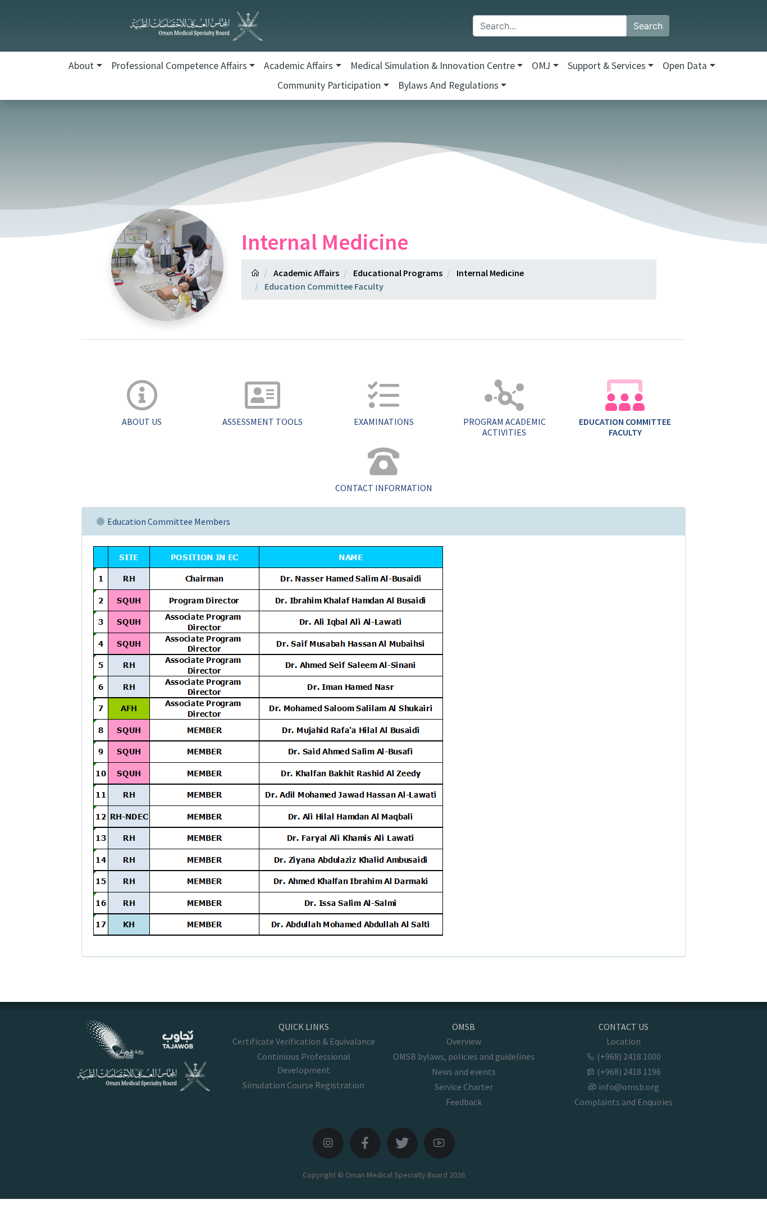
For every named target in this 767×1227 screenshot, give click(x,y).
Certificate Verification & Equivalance (303, 1041)
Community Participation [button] (329, 85)
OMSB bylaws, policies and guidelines (464, 1056)
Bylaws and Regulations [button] (448, 85)
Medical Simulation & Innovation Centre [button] (432, 65)
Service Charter (464, 1086)
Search (648, 25)
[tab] (141, 404)
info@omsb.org (628, 1086)
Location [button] (623, 1041)
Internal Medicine (490, 272)
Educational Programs (397, 272)
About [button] (81, 65)
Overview (463, 1041)
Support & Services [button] (607, 65)
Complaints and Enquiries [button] (623, 1101)
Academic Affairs (306, 272)
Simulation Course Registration (303, 1085)
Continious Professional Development (303, 1063)
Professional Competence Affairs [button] (179, 65)
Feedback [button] (464, 1101)
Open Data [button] (685, 65)
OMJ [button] (541, 65)
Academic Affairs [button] (298, 65)
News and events (464, 1071)
